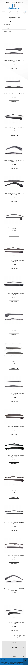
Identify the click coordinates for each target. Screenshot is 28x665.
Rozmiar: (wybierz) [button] (7, 28)
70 (11, 636)
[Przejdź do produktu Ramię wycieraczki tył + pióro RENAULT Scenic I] (14, 512)
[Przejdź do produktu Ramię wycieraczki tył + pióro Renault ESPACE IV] (14, 317)
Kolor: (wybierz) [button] (6, 24)
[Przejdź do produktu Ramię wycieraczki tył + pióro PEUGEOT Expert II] (14, 117)
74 (24, 636)
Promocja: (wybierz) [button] (7, 31)
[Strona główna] (14, 6)
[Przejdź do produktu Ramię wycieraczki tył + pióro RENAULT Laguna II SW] (14, 416)
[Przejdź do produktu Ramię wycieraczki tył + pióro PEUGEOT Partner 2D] (14, 183)
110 (14, 637)
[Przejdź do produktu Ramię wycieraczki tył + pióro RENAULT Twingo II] (14, 545)
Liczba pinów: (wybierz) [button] (8, 21)
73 (21, 636)
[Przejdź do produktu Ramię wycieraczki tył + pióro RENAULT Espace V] (14, 350)
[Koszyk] (24, 12)
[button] (3, 12)
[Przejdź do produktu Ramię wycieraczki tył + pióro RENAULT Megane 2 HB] (14, 448)
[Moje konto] (17, 12)
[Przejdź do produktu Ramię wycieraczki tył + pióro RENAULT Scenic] (14, 479)
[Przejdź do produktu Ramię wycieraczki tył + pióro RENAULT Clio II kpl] (14, 250)
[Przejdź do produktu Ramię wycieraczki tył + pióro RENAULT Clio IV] (14, 283)
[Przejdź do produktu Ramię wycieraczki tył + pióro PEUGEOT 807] (14, 50)
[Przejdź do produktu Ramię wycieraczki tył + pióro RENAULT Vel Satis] (14, 612)
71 (14, 636)
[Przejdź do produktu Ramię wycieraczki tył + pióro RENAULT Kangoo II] (14, 383)
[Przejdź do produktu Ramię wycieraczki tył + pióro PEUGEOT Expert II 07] (14, 150)
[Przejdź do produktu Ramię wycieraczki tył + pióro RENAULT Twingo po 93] (14, 579)
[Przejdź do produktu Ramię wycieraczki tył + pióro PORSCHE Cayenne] (14, 217)
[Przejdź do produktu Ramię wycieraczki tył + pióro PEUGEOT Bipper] (14, 84)
